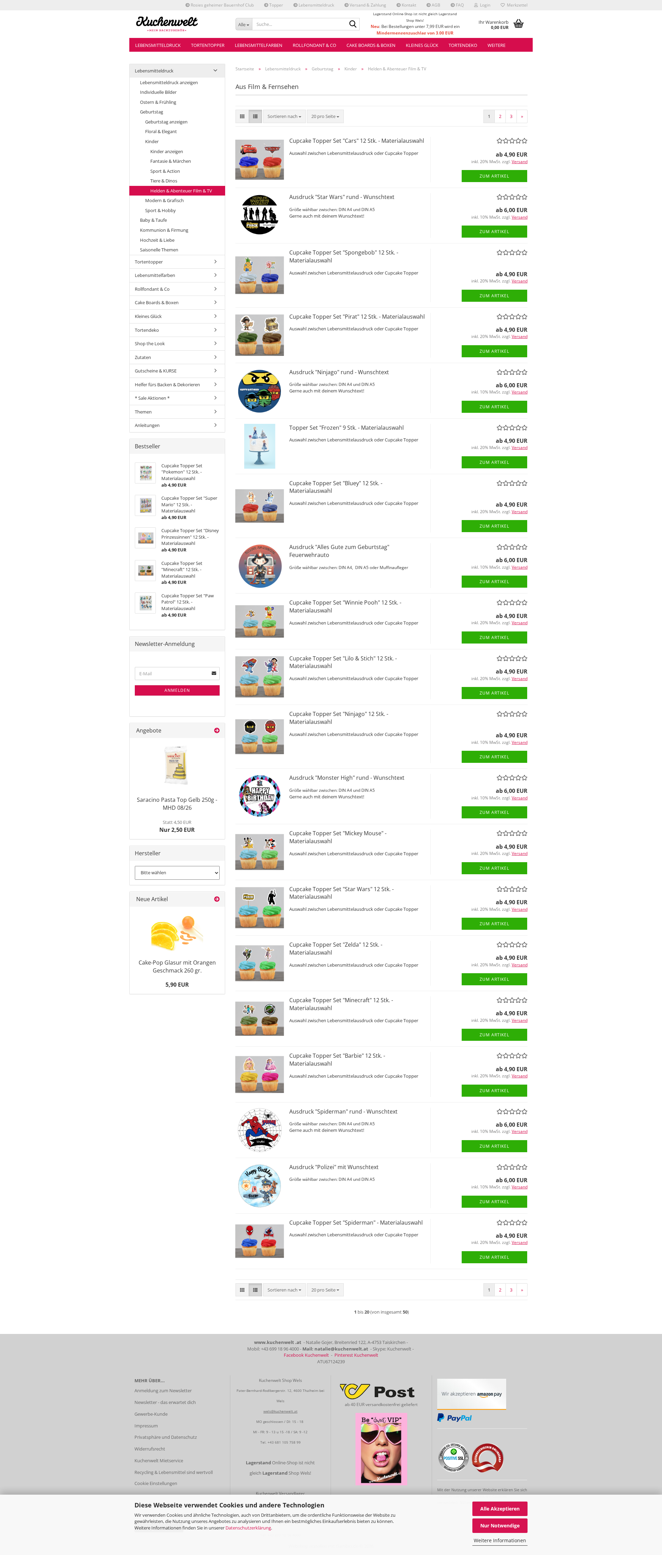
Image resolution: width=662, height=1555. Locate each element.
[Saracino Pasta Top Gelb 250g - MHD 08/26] (177, 765)
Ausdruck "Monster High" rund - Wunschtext (346, 777)
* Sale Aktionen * (152, 398)
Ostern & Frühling (158, 102)
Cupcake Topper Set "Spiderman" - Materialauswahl (356, 1222)
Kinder (152, 141)
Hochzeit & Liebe (157, 240)
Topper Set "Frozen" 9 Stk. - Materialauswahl (346, 427)
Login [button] (484, 5)
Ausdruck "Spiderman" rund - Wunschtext (343, 1111)
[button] (242, 116)
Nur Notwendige (500, 1525)
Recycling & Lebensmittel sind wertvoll (173, 1472)
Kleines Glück (422, 45)
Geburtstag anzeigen (166, 122)
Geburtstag (151, 112)
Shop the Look (150, 343)
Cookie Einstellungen (155, 1483)
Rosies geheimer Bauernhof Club (222, 5)
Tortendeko (463, 45)
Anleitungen (147, 425)
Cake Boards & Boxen (371, 45)
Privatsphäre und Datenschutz (165, 1437)
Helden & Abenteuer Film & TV (181, 191)
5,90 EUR (177, 984)
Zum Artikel (494, 176)
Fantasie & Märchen (170, 161)
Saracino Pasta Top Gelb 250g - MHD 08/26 (177, 803)
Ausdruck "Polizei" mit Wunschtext (334, 1167)
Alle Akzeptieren (500, 1508)
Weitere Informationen (500, 1540)
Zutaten (143, 357)
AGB (435, 5)
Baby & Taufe (153, 220)
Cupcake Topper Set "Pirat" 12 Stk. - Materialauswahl (357, 316)
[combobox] (284, 116)
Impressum (146, 1426)
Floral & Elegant (161, 131)
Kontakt (408, 5)
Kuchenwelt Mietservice (158, 1460)
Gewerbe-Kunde (151, 1414)
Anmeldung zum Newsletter (163, 1390)
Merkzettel (516, 5)
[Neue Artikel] (217, 899)
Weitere (496, 45)
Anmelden (177, 690)
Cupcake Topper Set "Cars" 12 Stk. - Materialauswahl (356, 140)
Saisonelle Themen (159, 250)
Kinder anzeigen (166, 151)
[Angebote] (217, 731)
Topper (275, 5)
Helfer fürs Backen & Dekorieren (167, 384)
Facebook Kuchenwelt (306, 1355)
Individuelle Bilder (158, 92)
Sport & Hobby (160, 210)
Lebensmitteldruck (316, 5)
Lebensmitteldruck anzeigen (169, 82)
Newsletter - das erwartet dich (165, 1402)
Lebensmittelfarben (258, 45)
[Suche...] (353, 24)
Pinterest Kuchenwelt (356, 1355)
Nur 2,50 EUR (177, 826)
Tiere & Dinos (163, 181)
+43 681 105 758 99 (284, 1442)
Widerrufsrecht (149, 1449)
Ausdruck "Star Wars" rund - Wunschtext (341, 197)
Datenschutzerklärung (248, 1528)
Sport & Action (165, 171)
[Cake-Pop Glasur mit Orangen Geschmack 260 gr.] (177, 931)
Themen (143, 412)
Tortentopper (207, 45)
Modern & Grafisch (164, 200)
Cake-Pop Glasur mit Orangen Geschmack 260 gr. (177, 966)
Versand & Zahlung (367, 5)
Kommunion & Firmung (164, 230)
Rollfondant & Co (314, 45)
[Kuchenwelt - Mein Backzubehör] (179, 24)
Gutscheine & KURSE (156, 371)
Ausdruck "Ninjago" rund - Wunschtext (339, 372)
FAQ (459, 5)
